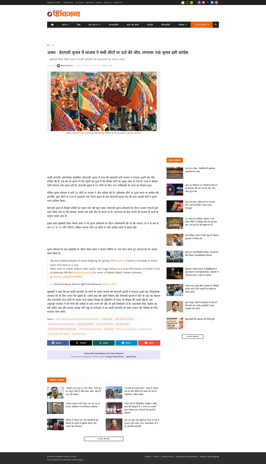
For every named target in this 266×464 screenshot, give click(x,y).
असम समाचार (108, 329)
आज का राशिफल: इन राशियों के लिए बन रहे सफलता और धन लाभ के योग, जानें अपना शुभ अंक (201, 188)
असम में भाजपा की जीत (105, 324)
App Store (131, 356)
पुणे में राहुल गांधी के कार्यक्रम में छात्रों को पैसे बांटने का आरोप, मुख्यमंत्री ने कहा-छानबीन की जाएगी (201, 305)
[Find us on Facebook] (199, 2)
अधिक (181, 24)
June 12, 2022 (109, 284)
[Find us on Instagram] (216, 2)
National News (79, 334)
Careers (98, 2)
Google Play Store (114, 356)
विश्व (78, 24)
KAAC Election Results (90, 329)
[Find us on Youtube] (203, 2)
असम (110, 65)
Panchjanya (67, 65)
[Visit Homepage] (63, 13)
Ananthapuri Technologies (72, 460)
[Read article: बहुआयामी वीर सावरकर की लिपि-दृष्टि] (175, 323)
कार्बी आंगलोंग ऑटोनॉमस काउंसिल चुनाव (62, 329)
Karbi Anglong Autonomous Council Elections (77, 319)
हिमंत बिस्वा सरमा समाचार (124, 319)
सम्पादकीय (113, 24)
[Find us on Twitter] (208, 2)
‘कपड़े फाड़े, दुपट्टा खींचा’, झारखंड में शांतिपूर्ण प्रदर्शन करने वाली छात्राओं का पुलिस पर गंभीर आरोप (202, 288)
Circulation (79, 2)
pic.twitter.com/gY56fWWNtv (66, 277)
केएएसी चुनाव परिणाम (85, 324)
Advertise (90, 2)
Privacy (148, 457)
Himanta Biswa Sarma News (61, 324)
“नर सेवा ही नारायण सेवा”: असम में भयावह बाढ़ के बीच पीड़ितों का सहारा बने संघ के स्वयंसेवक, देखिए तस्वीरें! (141, 391)
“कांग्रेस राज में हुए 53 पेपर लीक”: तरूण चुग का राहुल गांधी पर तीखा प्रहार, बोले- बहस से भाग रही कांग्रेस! (83, 391)
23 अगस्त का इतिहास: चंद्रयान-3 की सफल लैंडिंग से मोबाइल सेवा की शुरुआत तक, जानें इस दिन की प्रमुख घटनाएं (201, 221)
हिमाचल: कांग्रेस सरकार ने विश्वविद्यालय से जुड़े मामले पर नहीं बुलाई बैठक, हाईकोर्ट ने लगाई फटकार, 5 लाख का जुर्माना (202, 272)
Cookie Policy (167, 457)
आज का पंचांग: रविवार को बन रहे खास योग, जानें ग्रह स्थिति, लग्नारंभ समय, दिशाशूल (200, 205)
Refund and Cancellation (186, 457)
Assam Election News (58, 334)
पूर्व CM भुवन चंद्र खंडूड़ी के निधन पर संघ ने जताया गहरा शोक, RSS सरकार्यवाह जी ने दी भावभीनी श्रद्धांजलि (141, 423)
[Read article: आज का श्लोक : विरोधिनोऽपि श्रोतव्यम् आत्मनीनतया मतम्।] (175, 173)
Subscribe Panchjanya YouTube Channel (103, 353)
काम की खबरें (133, 24)
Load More (104, 439)
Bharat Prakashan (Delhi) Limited (62, 456)
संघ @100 (94, 24)
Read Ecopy (69, 2)
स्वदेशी (150, 24)
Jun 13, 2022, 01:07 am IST (88, 65)
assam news (145, 329)
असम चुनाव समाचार (122, 324)
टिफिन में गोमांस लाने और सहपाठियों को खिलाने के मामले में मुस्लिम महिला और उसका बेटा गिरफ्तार (82, 423)
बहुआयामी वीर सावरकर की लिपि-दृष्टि (199, 319)
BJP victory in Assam (126, 329)
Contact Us (117, 2)
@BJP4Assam (117, 261)
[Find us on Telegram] (212, 2)
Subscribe (201, 24)
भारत (64, 24)
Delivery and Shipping (209, 457)
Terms (156, 457)
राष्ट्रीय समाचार (107, 319)
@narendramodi (83, 273)
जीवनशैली (165, 24)
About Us (107, 2)
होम (48, 45)
